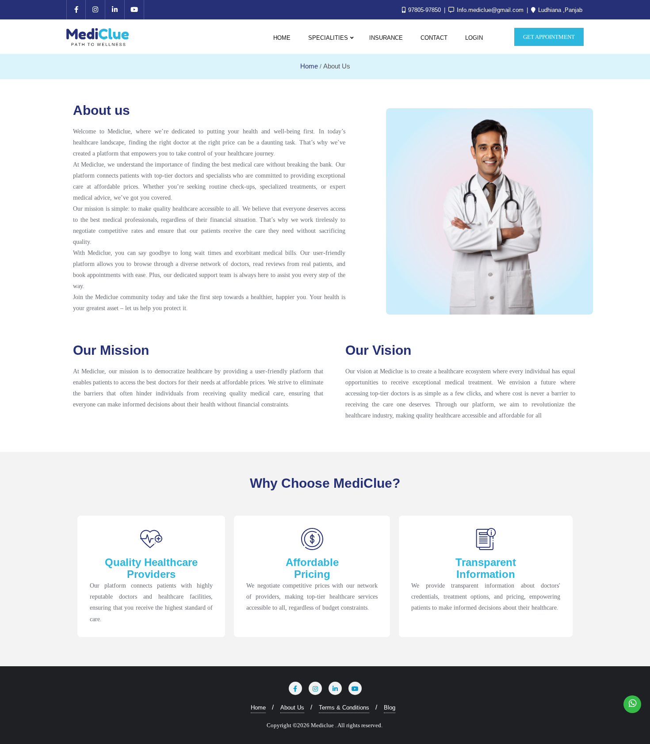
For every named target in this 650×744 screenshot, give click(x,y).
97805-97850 (424, 10)
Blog (389, 707)
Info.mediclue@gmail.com (490, 10)
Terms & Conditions (344, 707)
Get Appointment (549, 37)
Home (309, 66)
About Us (292, 707)
